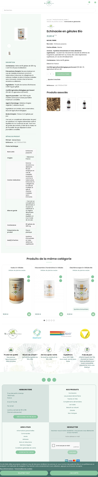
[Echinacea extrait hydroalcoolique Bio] (84, 104)
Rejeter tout (24, 473)
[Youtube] (49, 380)
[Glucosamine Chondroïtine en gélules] (49, 289)
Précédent (85, 21)
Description (10, 62)
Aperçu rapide (28, 280)
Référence (9, 142)
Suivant (89, 21)
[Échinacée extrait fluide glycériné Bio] (69, 104)
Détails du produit (13, 136)
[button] (44, 320)
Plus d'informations (6, 469)
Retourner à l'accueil (87, 21)
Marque (8, 140)
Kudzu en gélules (17, 268)
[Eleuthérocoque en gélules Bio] (81, 289)
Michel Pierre (16, 140)
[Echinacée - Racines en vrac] (53, 104)
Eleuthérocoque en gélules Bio (81, 268)
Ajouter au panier (63, 74)
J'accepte (74, 473)
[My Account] (91, 3)
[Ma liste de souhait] (88, 3)
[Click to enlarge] (9, 46)
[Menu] (3, 3)
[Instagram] (54, 380)
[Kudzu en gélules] (17, 289)
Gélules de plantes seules (17, 270)
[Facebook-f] (44, 380)
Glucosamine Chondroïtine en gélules (49, 268)
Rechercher (92, 10)
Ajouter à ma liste (54, 79)
